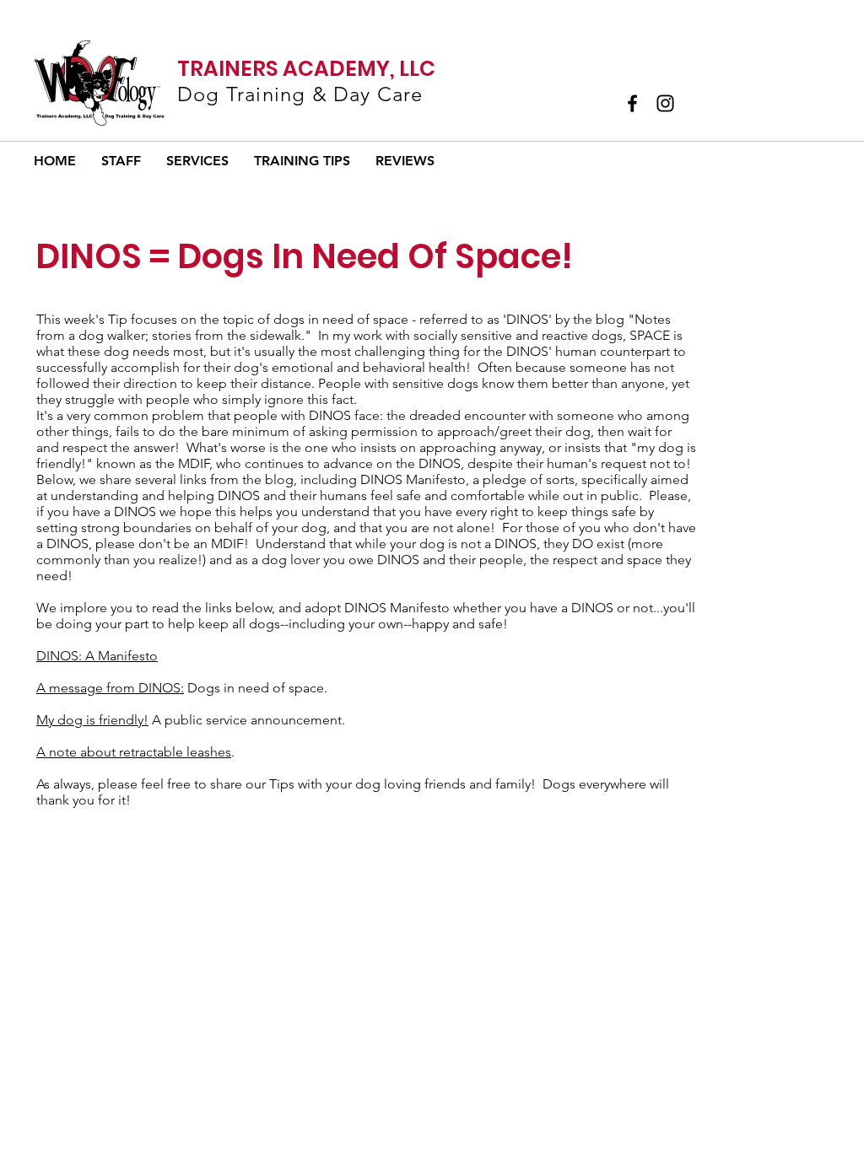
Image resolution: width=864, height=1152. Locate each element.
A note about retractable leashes (133, 752)
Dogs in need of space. (255, 688)
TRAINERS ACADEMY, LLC (306, 68)
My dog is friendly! (92, 720)
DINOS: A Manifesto (97, 656)
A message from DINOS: (110, 688)
